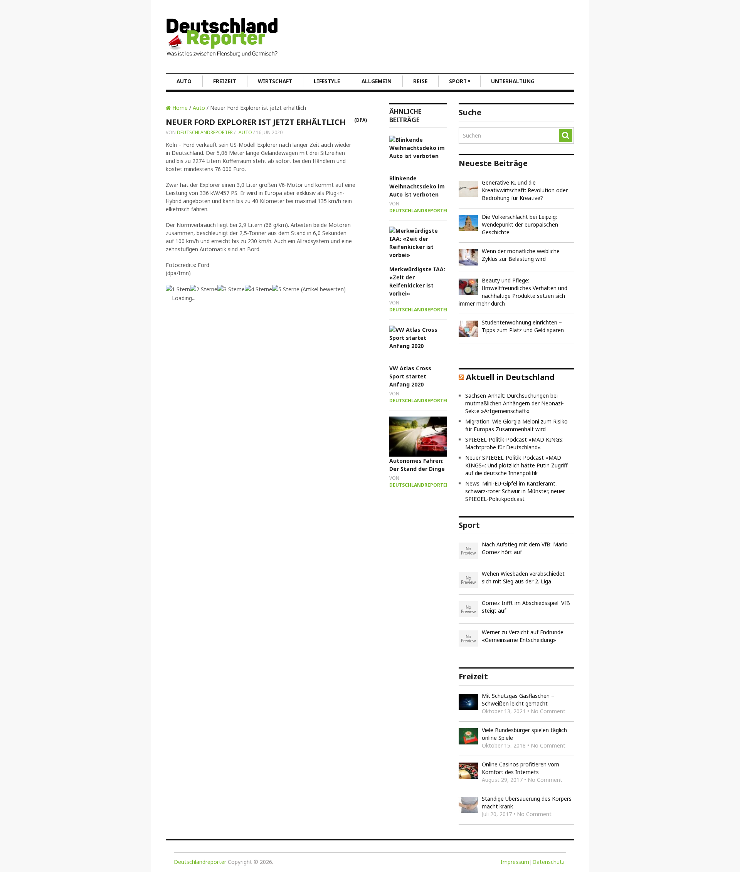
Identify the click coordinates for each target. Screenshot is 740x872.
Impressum (515, 861)
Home (179, 107)
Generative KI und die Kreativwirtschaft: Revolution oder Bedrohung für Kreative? (525, 190)
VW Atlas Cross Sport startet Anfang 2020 (410, 376)
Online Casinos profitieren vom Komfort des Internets (520, 768)
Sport (460, 81)
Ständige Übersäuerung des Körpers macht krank (527, 802)
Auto (184, 81)
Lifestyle (327, 81)
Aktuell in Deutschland (510, 377)
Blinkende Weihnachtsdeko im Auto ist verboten (417, 186)
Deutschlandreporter (205, 132)
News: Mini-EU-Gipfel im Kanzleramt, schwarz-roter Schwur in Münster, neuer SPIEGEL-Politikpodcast (515, 491)
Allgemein (377, 81)
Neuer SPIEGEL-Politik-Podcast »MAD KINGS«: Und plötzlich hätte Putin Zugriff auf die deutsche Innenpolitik (516, 465)
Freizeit (224, 81)
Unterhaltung (513, 81)
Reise (420, 81)
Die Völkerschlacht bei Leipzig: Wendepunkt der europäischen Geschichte (520, 224)
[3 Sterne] (231, 289)
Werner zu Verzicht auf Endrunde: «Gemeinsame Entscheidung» (523, 635)
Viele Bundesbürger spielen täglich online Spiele (524, 733)
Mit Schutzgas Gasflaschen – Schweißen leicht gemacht (518, 699)
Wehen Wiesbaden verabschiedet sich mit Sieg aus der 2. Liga (523, 577)
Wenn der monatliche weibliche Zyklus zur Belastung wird (521, 254)
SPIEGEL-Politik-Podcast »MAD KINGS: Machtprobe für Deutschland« (514, 443)
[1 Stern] (178, 289)
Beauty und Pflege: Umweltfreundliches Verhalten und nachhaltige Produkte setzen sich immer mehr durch (513, 292)
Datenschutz (548, 861)
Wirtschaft (275, 81)
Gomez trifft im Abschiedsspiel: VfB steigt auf (526, 606)
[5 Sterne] (285, 289)
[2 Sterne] (203, 289)
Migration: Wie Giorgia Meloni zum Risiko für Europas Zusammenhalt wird (516, 425)
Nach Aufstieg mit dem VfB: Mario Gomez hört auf (525, 548)
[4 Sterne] (258, 289)
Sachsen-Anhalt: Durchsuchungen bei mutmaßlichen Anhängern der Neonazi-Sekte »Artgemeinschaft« (514, 403)
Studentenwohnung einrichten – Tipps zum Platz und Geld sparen (523, 326)
